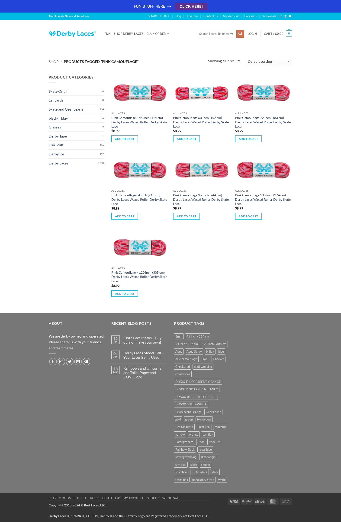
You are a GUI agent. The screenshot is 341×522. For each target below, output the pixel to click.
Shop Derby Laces (128, 34)
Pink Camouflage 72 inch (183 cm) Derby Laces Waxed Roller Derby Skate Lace (263, 122)
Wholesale (269, 16)
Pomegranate (184, 442)
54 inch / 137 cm (186, 344)
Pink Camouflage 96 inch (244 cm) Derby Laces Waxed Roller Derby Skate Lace (201, 199)
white (222, 480)
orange (193, 434)
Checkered (182, 366)
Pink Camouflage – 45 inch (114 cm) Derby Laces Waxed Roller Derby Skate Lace (139, 122)
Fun (107, 34)
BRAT (205, 359)
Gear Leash (213, 412)
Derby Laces (58, 163)
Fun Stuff (56, 145)
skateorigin (208, 457)
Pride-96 (215, 442)
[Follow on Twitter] (290, 16)
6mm (178, 336)
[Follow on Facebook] (281, 16)
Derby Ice (56, 154)
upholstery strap (203, 480)
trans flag (181, 480)
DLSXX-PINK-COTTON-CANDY (196, 389)
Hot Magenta (184, 427)
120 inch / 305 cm (214, 344)
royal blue (205, 449)
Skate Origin (58, 91)
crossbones (182, 374)
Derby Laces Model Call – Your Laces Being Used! (143, 355)
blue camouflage (186, 359)
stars (215, 472)
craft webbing (203, 366)
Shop (54, 61)
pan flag (208, 434)
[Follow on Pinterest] (86, 361)
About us (192, 16)
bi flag (210, 351)
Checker (218, 359)
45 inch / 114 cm (198, 336)
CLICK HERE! (191, 6)
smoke (205, 464)
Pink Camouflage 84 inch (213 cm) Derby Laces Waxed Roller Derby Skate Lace (139, 199)
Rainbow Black (185, 449)
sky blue (180, 464)
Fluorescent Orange (188, 412)
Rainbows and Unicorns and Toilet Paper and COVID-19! (142, 372)
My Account (231, 16)
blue (221, 351)
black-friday (58, 118)
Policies (249, 16)
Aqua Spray (194, 351)
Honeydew (204, 419)
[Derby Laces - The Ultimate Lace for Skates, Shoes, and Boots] (73, 33)
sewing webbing (185, 457)
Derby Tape (58, 136)
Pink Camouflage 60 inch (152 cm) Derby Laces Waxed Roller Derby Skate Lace (201, 122)
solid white (200, 472)
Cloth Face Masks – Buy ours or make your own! (142, 339)
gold (178, 419)
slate (193, 464)
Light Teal (203, 427)
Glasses (55, 127)
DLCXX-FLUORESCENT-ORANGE (198, 382)
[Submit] (240, 34)
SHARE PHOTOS (159, 16)
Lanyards (56, 100)
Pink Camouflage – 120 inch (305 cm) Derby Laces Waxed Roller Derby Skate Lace (139, 276)
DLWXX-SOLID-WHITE (191, 404)
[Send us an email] (78, 361)
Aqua (178, 351)
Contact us (210, 16)
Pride (201, 442)
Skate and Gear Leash (66, 109)
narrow (180, 434)
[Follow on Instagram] (285, 16)
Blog (178, 16)
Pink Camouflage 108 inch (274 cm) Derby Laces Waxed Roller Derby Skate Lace (263, 199)
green (189, 419)
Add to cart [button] (125, 138)
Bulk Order (156, 34)
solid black (182, 472)
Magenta (221, 427)
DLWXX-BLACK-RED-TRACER (195, 397)
